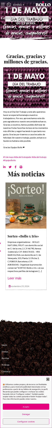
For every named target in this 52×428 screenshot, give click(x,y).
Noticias (5, 364)
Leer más (14, 278)
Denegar (26, 414)
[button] (48, 379)
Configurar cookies (26, 421)
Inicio (4, 345)
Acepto (26, 406)
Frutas (5, 351)
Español (17, 4)
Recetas (5, 358)
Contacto (6, 371)
